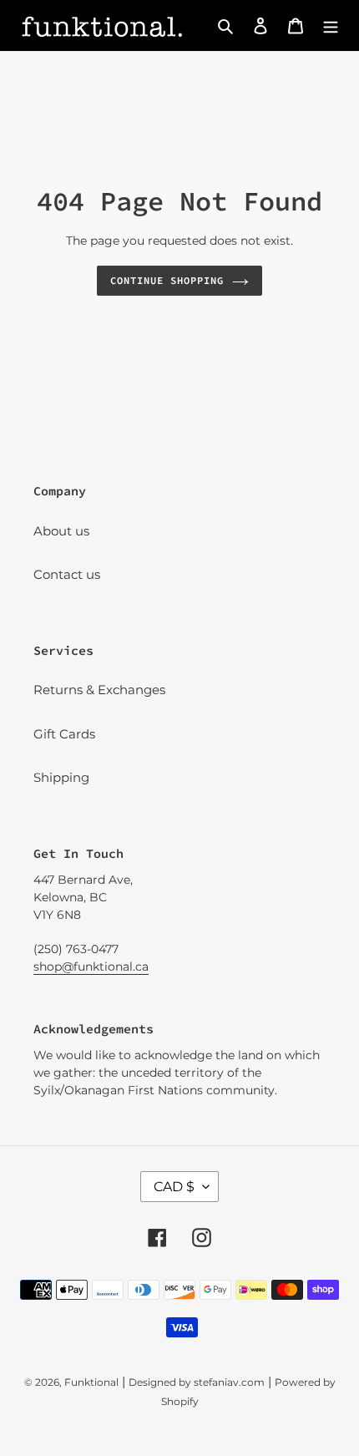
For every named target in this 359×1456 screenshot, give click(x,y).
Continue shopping (167, 280)
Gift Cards (64, 734)
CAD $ (174, 1187)
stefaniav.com (229, 1382)
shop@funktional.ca (91, 966)
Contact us (66, 574)
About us (61, 531)
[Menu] (330, 25)
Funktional (91, 1382)
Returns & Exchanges (99, 690)
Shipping (61, 777)
